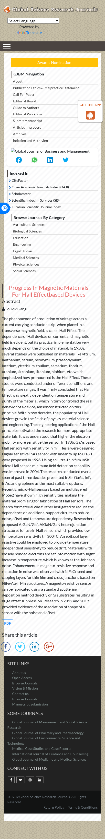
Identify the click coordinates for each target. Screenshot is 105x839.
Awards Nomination (54, 62)
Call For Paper (24, 94)
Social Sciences (24, 271)
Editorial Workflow (27, 114)
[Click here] (20, 647)
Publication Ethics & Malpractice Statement (46, 88)
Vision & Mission (25, 688)
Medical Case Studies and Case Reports (41, 748)
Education (20, 238)
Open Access (22, 678)
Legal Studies (22, 251)
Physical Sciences (26, 264)
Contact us (20, 694)
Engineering (22, 244)
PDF (7, 623)
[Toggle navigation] (7, 46)
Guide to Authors (26, 108)
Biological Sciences (27, 231)
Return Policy (54, 807)
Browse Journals (24, 683)
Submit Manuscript (27, 121)
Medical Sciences (26, 257)
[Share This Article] (19, 160)
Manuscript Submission (30, 704)
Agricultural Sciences (29, 224)
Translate (34, 32)
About (17, 81)
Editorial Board (24, 101)
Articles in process (27, 127)
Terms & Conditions (83, 807)
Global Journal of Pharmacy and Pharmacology (48, 733)
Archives (19, 134)
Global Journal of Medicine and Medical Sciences (49, 759)
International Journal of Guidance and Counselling (50, 754)
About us (19, 672)
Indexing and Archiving (30, 140)
